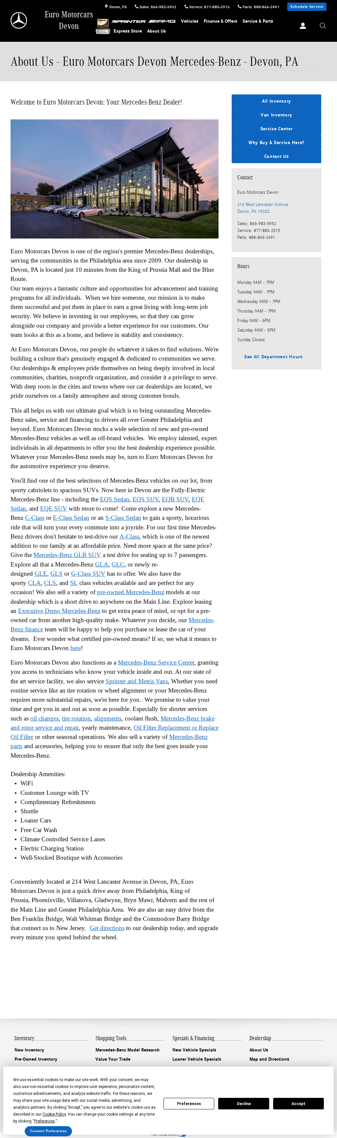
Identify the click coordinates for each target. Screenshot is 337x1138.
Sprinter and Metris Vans (137, 681)
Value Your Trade (112, 1059)
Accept (298, 1103)
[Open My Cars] (301, 26)
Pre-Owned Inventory (35, 1059)
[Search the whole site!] (323, 26)
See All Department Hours (273, 357)
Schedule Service (307, 6)
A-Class (129, 536)
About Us (156, 31)
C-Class (34, 517)
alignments (107, 718)
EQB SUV (175, 499)
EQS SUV (146, 499)
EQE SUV (53, 508)
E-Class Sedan (71, 517)
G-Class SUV (88, 573)
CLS (50, 582)
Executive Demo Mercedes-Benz (59, 610)
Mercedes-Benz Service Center (156, 662)
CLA (34, 582)
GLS (56, 573)
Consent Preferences (48, 1131)
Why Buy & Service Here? (276, 142)
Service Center (276, 129)
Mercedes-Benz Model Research (127, 1050)
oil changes (44, 718)
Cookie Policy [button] (54, 1114)
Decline (244, 1103)
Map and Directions (269, 1059)
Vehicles (189, 21)
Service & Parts (258, 21)
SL (74, 582)
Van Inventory (276, 115)
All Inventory (276, 101)
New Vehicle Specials (194, 1050)
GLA (101, 564)
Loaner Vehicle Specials (196, 1059)
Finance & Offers (220, 21)
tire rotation (76, 718)
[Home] (19, 20)
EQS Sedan (114, 499)
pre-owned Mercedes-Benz (130, 592)
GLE (41, 573)
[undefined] (115, 179)
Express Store (128, 31)
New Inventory (29, 1050)
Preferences (189, 1103)
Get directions (107, 927)
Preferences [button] (44, 1121)
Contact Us (276, 156)
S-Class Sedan (123, 517)
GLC (118, 564)
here (75, 648)
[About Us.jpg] (115, 179)
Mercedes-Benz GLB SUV (67, 554)
